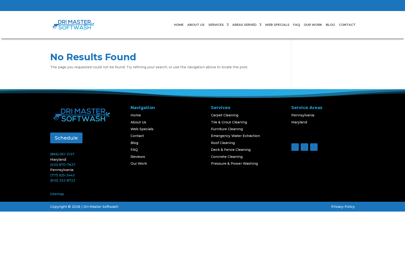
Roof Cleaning (223, 143)
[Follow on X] (341, 6)
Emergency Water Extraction (235, 136)
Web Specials (277, 25)
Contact (347, 25)
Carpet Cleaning (224, 115)
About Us (196, 25)
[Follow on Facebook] (332, 6)
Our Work (313, 25)
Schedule (66, 138)
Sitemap (57, 194)
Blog (330, 25)
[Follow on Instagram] (351, 6)
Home (179, 25)
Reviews (138, 157)
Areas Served (244, 25)
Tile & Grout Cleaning (229, 122)
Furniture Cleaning (227, 129)
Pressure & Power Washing (234, 163)
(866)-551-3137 (62, 154)
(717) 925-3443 (62, 175)
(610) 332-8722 (62, 180)
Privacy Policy (343, 207)
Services (216, 25)
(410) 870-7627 (62, 165)
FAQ (296, 25)
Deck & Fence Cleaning (231, 150)
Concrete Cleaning (227, 157)
